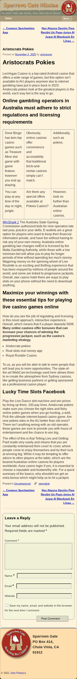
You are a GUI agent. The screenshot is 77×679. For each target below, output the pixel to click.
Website (10, 595)
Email (9, 586)
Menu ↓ (67, 18)
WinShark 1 (11, 222)
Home (8, 18)
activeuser (46, 54)
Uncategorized (22, 483)
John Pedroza (18, 672)
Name (9, 575)
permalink (44, 483)
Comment (12, 540)
